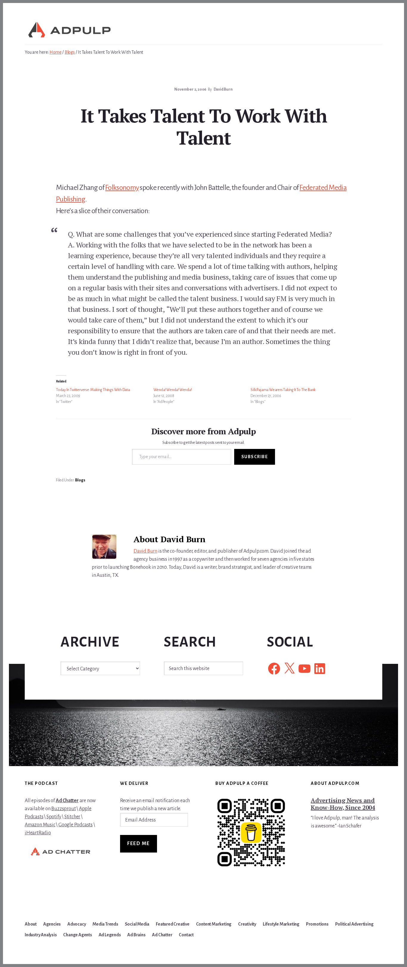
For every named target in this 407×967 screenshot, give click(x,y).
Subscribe (254, 456)
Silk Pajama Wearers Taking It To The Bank (283, 390)
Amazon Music (40, 824)
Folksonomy (122, 187)
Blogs (80, 480)
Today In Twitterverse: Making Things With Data (93, 390)
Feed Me (138, 843)
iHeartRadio (38, 833)
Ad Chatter (67, 800)
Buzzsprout (63, 808)
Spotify (53, 816)
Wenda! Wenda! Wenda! (172, 390)
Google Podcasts (75, 824)
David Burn (145, 551)
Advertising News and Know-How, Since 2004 (343, 803)
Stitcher (72, 816)
